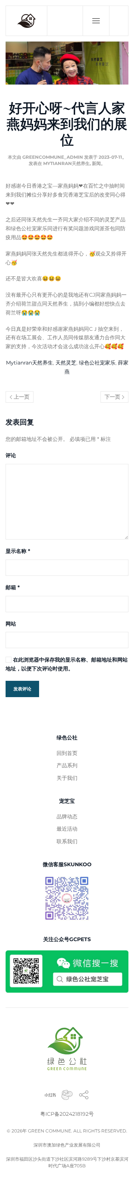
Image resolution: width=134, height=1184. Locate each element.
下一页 (113, 396)
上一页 (20, 396)
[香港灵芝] (83, 1094)
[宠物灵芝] (67, 1094)
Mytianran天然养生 (66, 163)
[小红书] (50, 1094)
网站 (11, 623)
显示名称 (18, 551)
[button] (96, 21)
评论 (11, 455)
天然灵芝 (65, 362)
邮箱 (13, 587)
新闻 (96, 163)
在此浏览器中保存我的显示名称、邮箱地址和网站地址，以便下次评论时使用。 (67, 664)
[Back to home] (26, 21)
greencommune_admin (52, 157)
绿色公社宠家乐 (97, 362)
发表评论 (22, 689)
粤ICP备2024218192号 (67, 1114)
